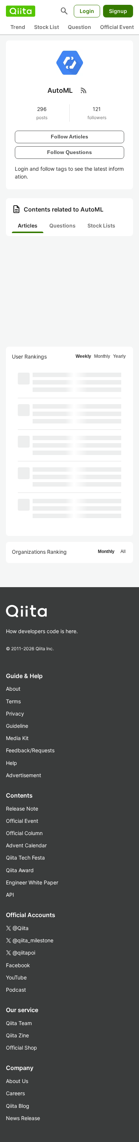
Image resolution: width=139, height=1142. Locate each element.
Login (87, 11)
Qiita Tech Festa (25, 857)
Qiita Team (19, 1023)
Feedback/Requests (30, 750)
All (123, 551)
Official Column (24, 833)
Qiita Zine (17, 1035)
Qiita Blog (17, 1106)
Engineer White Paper (32, 882)
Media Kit (17, 738)
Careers (15, 1093)
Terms (13, 701)
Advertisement (23, 775)
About (13, 688)
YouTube (16, 977)
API (10, 894)
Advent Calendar (26, 845)
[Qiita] (20, 11)
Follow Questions (69, 152)
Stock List (46, 27)
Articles (27, 225)
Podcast (16, 989)
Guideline (17, 726)
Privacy (15, 713)
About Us (17, 1081)
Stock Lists (101, 225)
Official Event (117, 27)
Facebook (18, 965)
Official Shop (21, 1047)
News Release (23, 1118)
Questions (62, 225)
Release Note (22, 808)
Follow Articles (69, 137)
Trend (17, 27)
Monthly (102, 356)
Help (11, 763)
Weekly (83, 356)
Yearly (119, 356)
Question (79, 27)
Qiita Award (20, 870)
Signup (118, 11)
